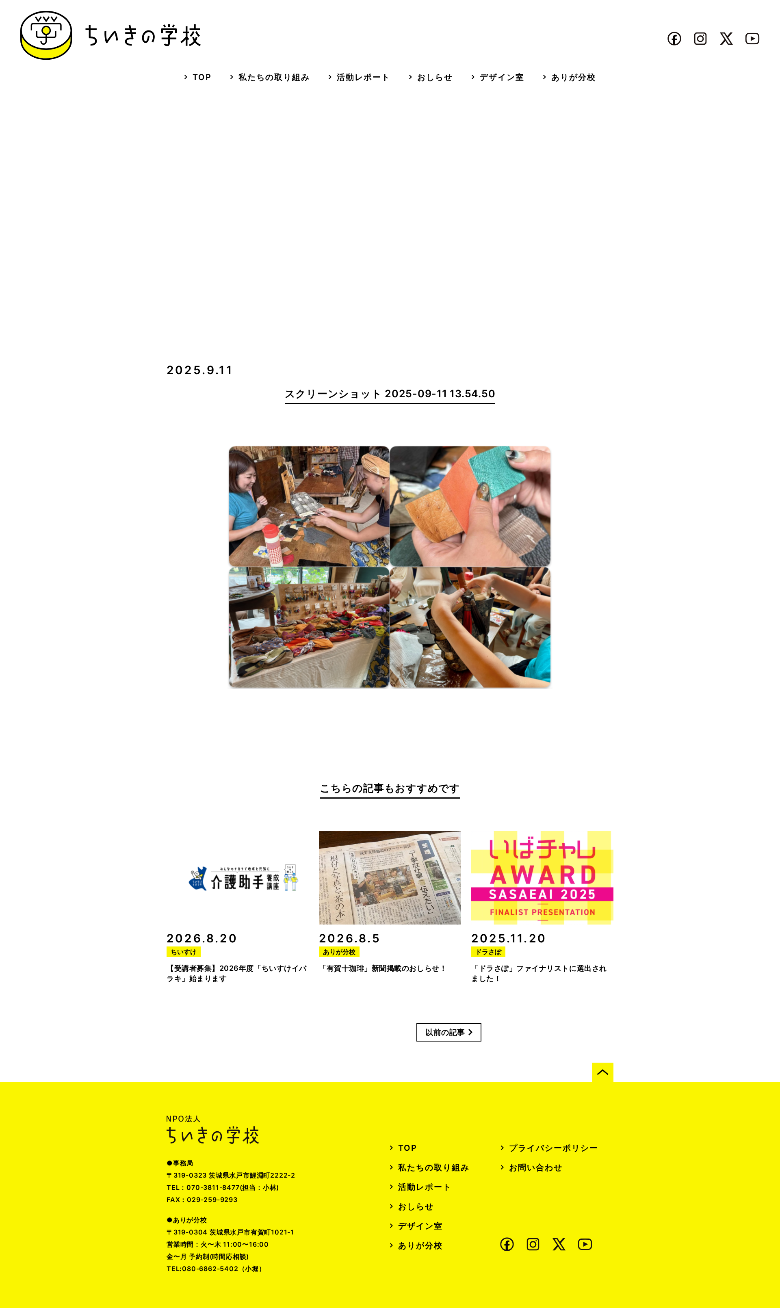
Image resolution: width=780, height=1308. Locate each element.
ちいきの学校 (110, 35)
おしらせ (435, 77)
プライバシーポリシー (553, 1148)
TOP (202, 77)
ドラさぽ (488, 952)
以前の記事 (445, 1032)
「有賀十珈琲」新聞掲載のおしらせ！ (383, 968)
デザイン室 (502, 77)
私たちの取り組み (274, 77)
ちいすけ (184, 952)
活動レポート (363, 77)
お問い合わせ (536, 1167)
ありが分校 (573, 77)
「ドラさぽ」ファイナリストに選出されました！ (539, 973)
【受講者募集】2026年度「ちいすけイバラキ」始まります (237, 973)
